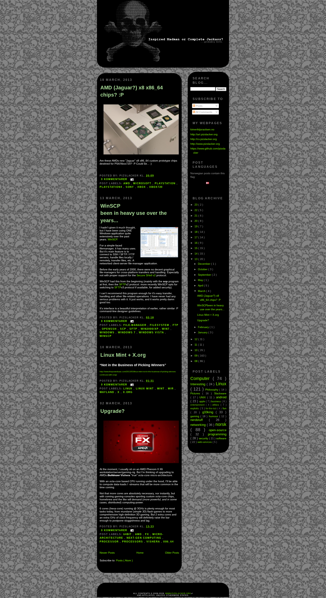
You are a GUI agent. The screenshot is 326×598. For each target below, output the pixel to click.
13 (196, 259)
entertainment (198, 405)
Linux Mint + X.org (123, 355)
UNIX (203, 397)
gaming (195, 416)
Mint (161, 388)
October (203, 269)
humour (214, 416)
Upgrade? (112, 411)
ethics (216, 404)
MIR (171, 388)
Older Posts (172, 552)
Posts (198, 105)
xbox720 (156, 187)
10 (196, 350)
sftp (133, 328)
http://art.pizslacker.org (204, 134)
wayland (107, 392)
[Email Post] (131, 179)
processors (133, 541)
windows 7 (127, 332)
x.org (128, 392)
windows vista (152, 332)
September (205, 274)
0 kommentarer (114, 179)
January (203, 332)
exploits (195, 408)
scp (123, 328)
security (204, 438)
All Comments (203, 112)
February (204, 327)
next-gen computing (144, 537)
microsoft (142, 183)
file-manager (135, 325)
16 (196, 242)
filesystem (160, 325)
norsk (220, 424)
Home (140, 552)
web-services (205, 442)
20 (196, 220)
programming (217, 434)
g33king (209, 412)
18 (196, 231)
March (202, 290)
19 (196, 226)
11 (196, 344)
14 (196, 253)
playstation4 (111, 187)
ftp (175, 325)
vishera (153, 541)
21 (196, 215)
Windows (108, 332)
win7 (166, 328)
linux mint (145, 388)
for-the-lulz (211, 408)
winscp (106, 336)
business (216, 401)
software (221, 438)
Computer (201, 378)
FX (147, 534)
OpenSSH (110, 328)
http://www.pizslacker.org (205, 143)
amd (127, 183)
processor (110, 541)
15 (196, 248)
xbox (142, 187)
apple (202, 401)
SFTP (122, 284)
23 (196, 204)
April (201, 285)
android (221, 397)
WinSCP (112, 239)
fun (224, 408)
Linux (128, 388)
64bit (128, 534)
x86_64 (168, 541)
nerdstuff (199, 420)
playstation (166, 183)
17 (196, 237)
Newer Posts (107, 552)
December (204, 263)
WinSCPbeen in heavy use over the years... (133, 213)
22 (196, 210)
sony (130, 187)
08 (196, 361)
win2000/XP (150, 328)
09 (196, 355)
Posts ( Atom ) (124, 560)
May (201, 280)
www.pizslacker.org (178, 593)
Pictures (196, 393)
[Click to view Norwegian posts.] (208, 183)
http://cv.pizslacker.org (203, 139)
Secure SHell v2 (146, 275)
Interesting (198, 384)
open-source (217, 430)
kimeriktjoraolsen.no (202, 129)
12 (196, 339)
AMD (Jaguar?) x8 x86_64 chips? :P (131, 91)
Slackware (220, 393)
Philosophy (212, 389)
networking (198, 425)
